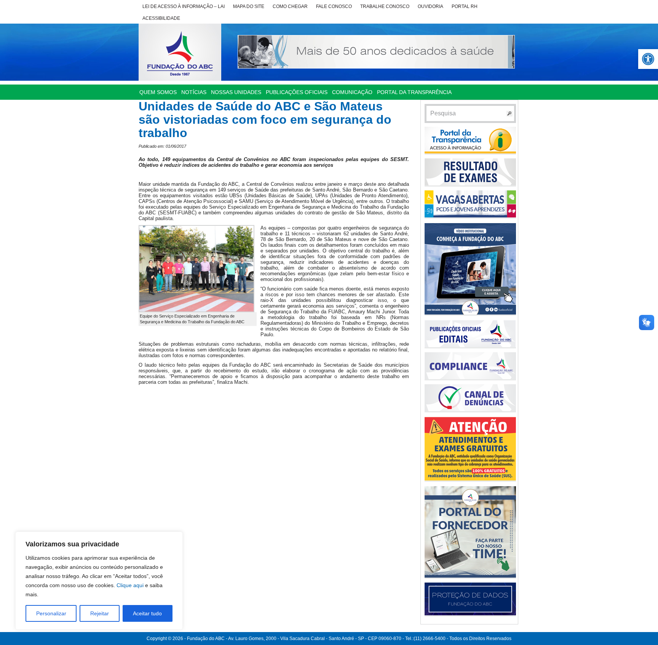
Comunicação (352, 92)
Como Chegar (290, 6)
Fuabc (180, 52)
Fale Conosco (334, 6)
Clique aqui (130, 585)
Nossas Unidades (236, 92)
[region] (99, 581)
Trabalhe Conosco (384, 6)
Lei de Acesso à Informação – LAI (183, 6)
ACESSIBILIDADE (161, 18)
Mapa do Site (248, 6)
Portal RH (465, 6)
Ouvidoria (430, 6)
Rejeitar (99, 613)
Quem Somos (158, 92)
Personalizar (51, 613)
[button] (648, 59)
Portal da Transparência (414, 92)
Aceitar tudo (147, 613)
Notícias (193, 92)
